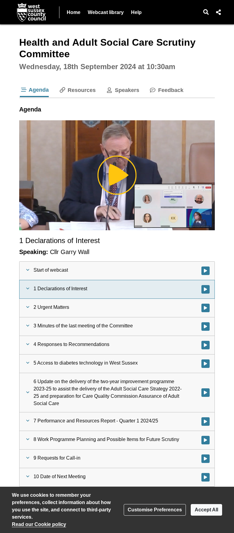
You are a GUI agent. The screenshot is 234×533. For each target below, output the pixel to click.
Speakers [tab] (126, 90)
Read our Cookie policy (39, 524)
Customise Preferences (155, 509)
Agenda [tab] (38, 90)
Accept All (206, 509)
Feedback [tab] (170, 90)
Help (136, 12)
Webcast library (106, 12)
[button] (206, 12)
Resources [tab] (81, 90)
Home (73, 12)
